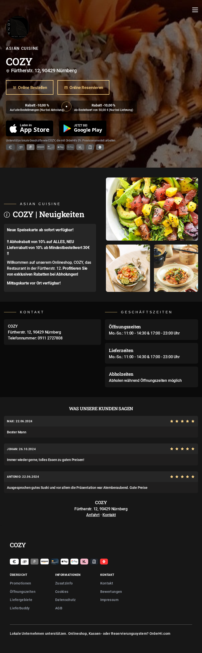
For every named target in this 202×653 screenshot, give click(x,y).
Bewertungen (111, 591)
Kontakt (109, 514)
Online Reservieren (86, 87)
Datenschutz (65, 599)
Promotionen (20, 583)
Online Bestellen (32, 87)
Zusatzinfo (64, 583)
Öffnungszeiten (22, 591)
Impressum (109, 599)
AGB (58, 608)
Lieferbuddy (20, 608)
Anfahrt (93, 514)
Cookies (61, 591)
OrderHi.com (160, 633)
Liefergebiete (21, 599)
